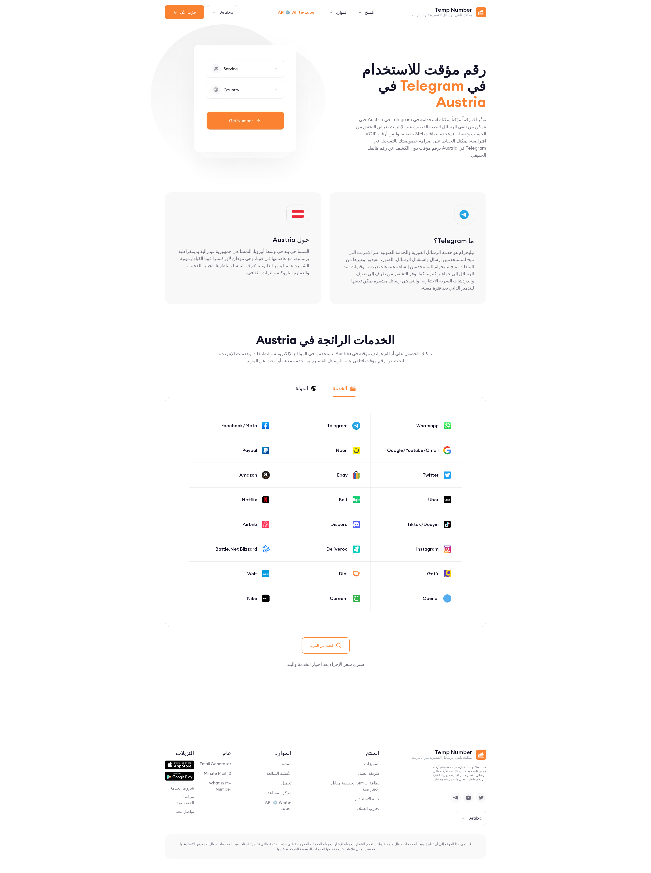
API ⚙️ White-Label (297, 12)
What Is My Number (220, 786)
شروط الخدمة (182, 788)
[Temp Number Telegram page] (456, 798)
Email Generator (215, 763)
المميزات (371, 763)
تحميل (286, 782)
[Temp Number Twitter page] (481, 798)
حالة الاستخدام (367, 798)
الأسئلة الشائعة (279, 773)
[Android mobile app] (179, 776)
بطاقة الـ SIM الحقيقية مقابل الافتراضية (355, 786)
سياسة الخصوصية (185, 799)
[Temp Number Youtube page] (468, 798)
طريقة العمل (368, 773)
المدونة (285, 763)
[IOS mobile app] (179, 765)
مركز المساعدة (278, 792)
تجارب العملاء (368, 808)
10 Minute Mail (217, 773)
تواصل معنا (184, 811)
